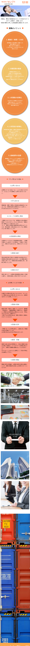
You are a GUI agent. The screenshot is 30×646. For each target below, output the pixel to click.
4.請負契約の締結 (15, 236)
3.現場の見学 (15, 324)
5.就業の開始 (15, 360)
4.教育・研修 (15, 340)
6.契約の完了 (15, 270)
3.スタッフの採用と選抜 (15, 216)
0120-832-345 (9, 4)
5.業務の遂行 (15, 253)
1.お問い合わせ (15, 185)
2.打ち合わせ (15, 201)
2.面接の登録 (15, 304)
